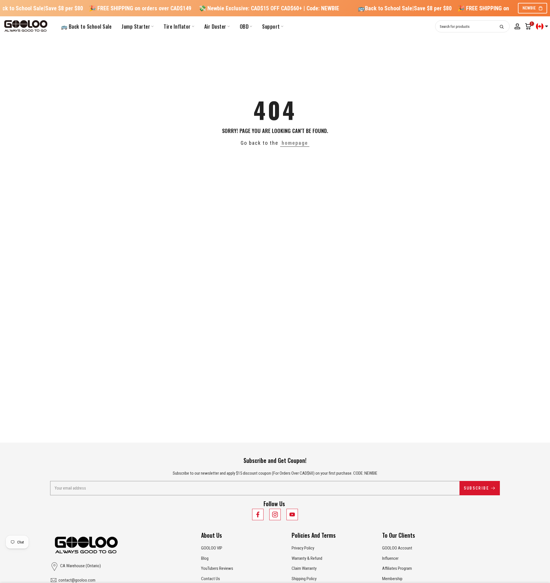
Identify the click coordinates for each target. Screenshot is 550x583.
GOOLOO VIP (211, 548)
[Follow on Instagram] (275, 514)
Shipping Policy (304, 578)
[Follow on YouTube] (292, 514)
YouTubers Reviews (217, 568)
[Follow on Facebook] (258, 514)
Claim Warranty (304, 568)
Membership (392, 578)
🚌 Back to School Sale (86, 26)
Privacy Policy (303, 548)
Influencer (390, 558)
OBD (244, 26)
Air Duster (215, 26)
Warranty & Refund (307, 558)
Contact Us (210, 578)
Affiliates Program (397, 568)
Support (271, 26)
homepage (295, 143)
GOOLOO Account (397, 548)
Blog (205, 558)
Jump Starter (135, 26)
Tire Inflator (177, 26)
